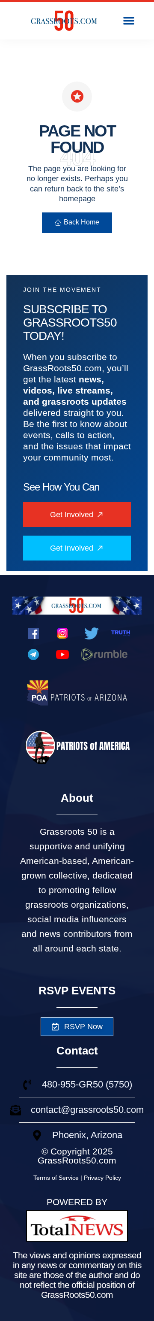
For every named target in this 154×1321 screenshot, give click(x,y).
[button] (129, 21)
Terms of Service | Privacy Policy (77, 1177)
